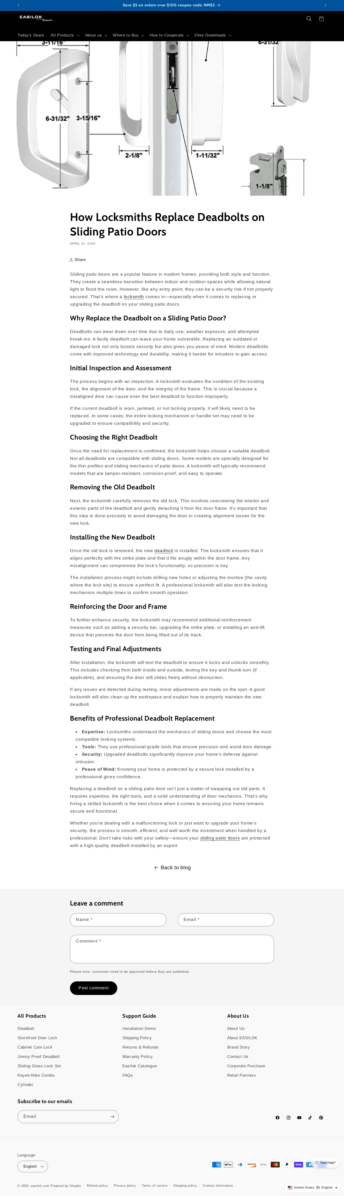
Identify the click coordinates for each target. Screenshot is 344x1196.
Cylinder (25, 1084)
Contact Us (238, 1056)
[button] (65, 35)
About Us (236, 1028)
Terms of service (155, 1185)
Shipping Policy (137, 1038)
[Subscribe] (112, 1116)
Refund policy (97, 1185)
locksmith (134, 296)
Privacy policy (125, 1185)
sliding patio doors (220, 838)
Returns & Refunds (140, 1047)
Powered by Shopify (66, 1186)
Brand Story (238, 1047)
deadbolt (163, 550)
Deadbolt (26, 1028)
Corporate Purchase (246, 1066)
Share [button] (80, 259)
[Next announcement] (325, 5)
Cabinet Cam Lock (35, 1047)
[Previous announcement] (18, 5)
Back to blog (176, 867)
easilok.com (40, 1186)
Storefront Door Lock (37, 1038)
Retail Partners (241, 1075)
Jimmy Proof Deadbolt (39, 1056)
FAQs (127, 1075)
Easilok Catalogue (139, 1066)
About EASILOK (242, 1038)
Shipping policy (185, 1185)
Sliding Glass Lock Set (39, 1066)
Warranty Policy (137, 1056)
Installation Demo (139, 1028)
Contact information (218, 1185)
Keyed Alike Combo (36, 1075)
